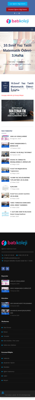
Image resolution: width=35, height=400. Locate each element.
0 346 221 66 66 (9, 255)
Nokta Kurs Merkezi (10, 345)
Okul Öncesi (7, 327)
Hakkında (6, 358)
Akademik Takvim (9, 363)
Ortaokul (6, 336)
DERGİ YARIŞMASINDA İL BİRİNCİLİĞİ (20, 288)
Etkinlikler (6, 367)
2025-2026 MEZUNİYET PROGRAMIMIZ (21, 303)
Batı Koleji (12, 62)
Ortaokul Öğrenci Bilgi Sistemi (17, 9)
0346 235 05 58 (23, 255)
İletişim (6, 380)
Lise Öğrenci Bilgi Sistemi (17, 4)
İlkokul (5, 332)
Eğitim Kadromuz (9, 371)
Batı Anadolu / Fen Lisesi (11, 341)
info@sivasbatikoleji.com (12, 258)
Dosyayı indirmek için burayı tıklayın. (12, 95)
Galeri (5, 376)
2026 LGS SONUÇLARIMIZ (17, 281)
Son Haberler (21, 62)
